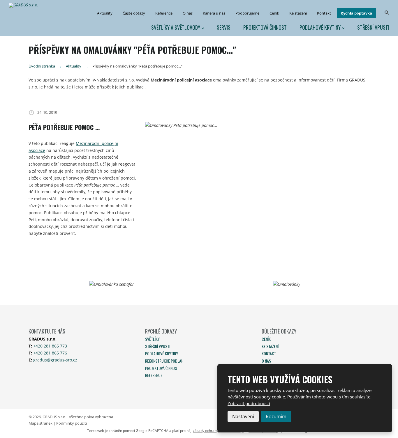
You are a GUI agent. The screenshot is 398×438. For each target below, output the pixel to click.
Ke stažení (298, 13)
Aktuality (104, 13)
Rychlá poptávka (356, 13)
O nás (188, 13)
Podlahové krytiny (320, 27)
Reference (163, 13)
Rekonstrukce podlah (164, 361)
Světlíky (152, 339)
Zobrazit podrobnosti (249, 403)
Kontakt (324, 13)
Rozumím (276, 416)
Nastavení (243, 416)
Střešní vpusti (373, 27)
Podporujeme (247, 13)
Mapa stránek (40, 423)
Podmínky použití (71, 423)
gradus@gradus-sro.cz (55, 360)
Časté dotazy (134, 13)
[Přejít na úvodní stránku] (26, 5)
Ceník (274, 13)
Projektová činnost (265, 27)
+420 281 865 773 (50, 346)
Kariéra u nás (214, 13)
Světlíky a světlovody (175, 27)
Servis (223, 27)
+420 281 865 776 (50, 353)
